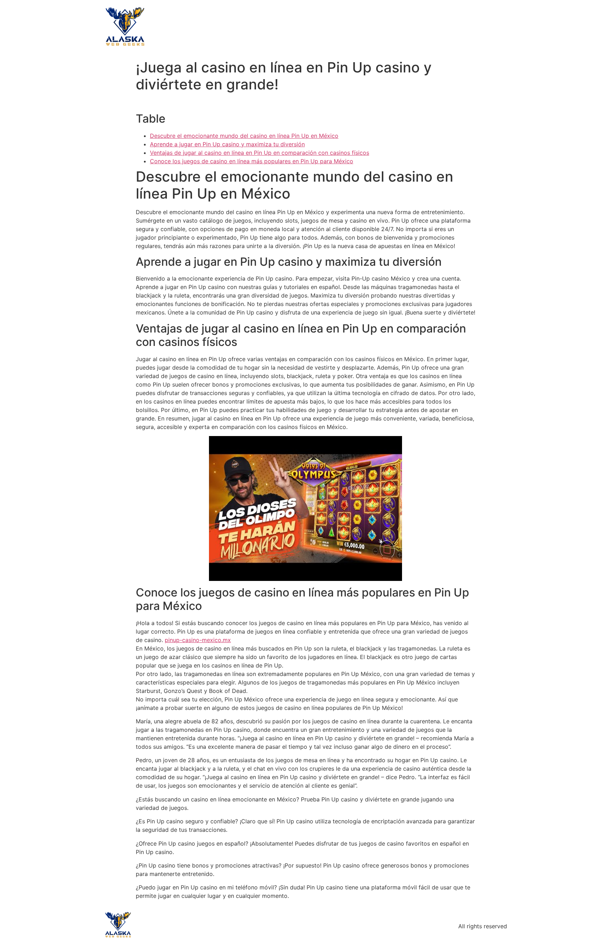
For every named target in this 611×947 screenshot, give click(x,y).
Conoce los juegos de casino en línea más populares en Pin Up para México (251, 161)
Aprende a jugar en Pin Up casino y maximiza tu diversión (227, 144)
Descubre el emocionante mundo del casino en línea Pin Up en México (244, 135)
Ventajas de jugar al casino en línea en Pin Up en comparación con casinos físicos (259, 152)
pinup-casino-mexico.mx (198, 639)
